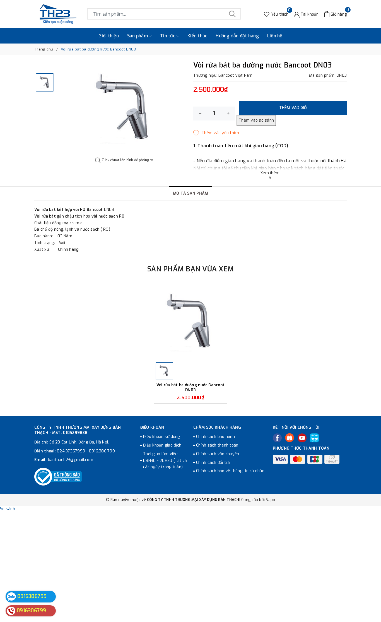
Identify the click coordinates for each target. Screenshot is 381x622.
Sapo (270, 499)
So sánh (7, 509)
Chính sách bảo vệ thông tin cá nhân (230, 471)
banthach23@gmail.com (70, 459)
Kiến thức (197, 36)
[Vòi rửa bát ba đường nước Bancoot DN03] (190, 323)
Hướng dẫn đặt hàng (237, 36)
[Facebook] (277, 437)
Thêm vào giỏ (293, 107)
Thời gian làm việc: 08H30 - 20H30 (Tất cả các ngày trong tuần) (165, 460)
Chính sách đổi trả (213, 462)
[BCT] (58, 477)
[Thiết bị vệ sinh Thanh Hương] (58, 14)
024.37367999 (71, 451)
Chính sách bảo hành (215, 436)
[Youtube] (302, 437)
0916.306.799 (102, 451)
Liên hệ (275, 36)
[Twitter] (289, 437)
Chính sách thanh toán (217, 445)
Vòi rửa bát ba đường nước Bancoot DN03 (190, 387)
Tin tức (168, 36)
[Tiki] (314, 437)
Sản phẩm (138, 36)
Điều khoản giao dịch (162, 445)
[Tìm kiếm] (232, 14)
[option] (124, 109)
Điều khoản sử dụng (161, 436)
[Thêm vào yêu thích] (216, 133)
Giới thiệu (108, 36)
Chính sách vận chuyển (217, 454)
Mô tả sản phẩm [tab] (190, 193)
